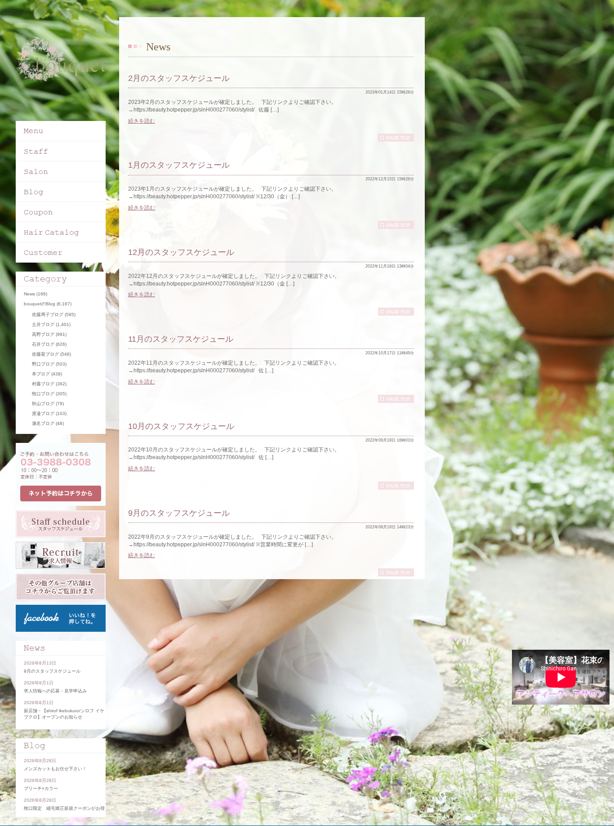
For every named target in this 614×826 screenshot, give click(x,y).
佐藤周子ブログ (47, 314)
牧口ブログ (43, 393)
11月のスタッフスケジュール (180, 339)
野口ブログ (43, 364)
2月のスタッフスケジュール (179, 78)
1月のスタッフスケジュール (179, 165)
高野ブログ (43, 334)
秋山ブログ (43, 403)
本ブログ (41, 373)
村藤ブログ (43, 383)
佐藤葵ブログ (45, 354)
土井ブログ (43, 324)
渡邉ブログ (43, 413)
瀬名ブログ (43, 423)
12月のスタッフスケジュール (181, 252)
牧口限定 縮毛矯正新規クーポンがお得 (64, 808)
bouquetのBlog (39, 303)
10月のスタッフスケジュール (181, 426)
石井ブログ (43, 344)
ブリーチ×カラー (41, 788)
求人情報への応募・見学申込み (55, 690)
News (29, 293)
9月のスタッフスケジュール (179, 513)
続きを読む (141, 121)
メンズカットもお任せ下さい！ (55, 768)
